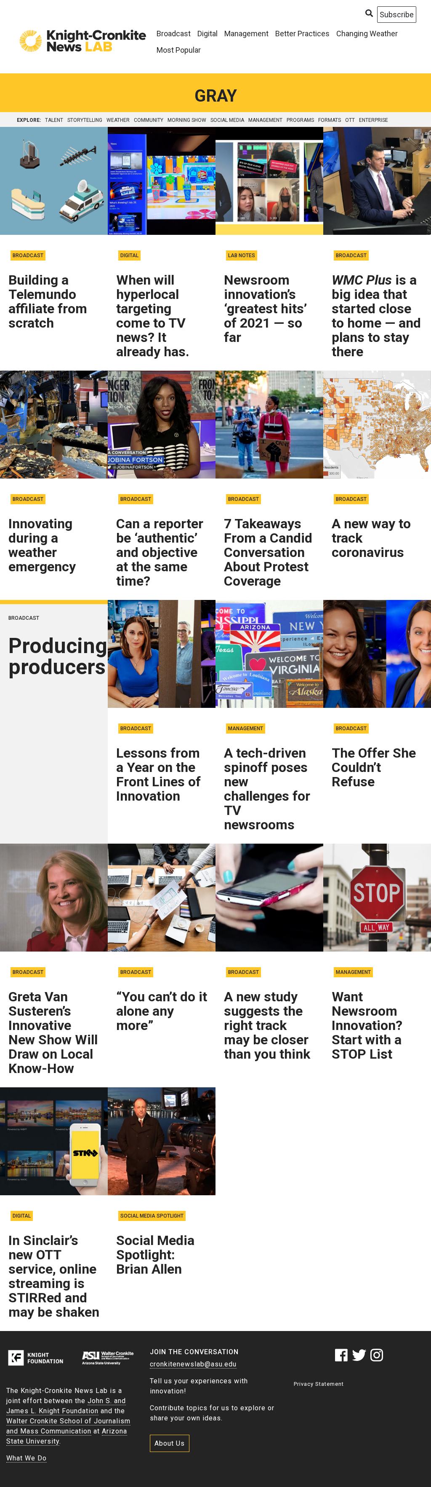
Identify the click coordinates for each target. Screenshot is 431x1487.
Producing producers (57, 656)
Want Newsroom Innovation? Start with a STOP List (367, 1025)
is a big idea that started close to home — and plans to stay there (376, 316)
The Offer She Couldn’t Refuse (374, 767)
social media (227, 120)
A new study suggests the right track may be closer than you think (267, 1025)
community (148, 120)
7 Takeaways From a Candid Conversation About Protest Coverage (268, 552)
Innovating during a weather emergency (42, 545)
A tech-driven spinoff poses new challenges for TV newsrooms (267, 789)
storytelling (84, 120)
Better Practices (302, 33)
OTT (350, 120)
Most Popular (179, 50)
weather (118, 120)
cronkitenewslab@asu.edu (193, 1364)
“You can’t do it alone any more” (161, 1011)
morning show (187, 120)
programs (300, 120)
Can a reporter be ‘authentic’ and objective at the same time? (159, 552)
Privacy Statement (319, 1384)
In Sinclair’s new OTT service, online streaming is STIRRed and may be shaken (53, 1276)
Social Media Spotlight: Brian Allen (155, 1254)
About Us (169, 1443)
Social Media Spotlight (152, 1216)
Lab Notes (241, 255)
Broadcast (174, 33)
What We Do (26, 1458)
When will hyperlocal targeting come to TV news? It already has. (152, 316)
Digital (207, 33)
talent (54, 120)
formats (329, 120)
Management (246, 33)
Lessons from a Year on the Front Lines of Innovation (158, 774)
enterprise (373, 120)
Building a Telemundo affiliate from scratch (47, 301)
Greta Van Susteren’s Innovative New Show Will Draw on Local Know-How (53, 1032)
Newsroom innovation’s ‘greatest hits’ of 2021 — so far (265, 308)
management (265, 120)
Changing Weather (367, 33)
